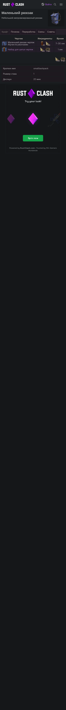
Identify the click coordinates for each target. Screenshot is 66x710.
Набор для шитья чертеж (20, 49)
